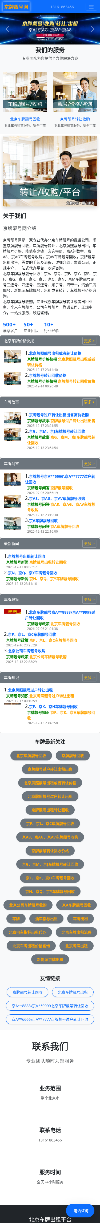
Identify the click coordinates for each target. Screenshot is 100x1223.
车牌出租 (80, 918)
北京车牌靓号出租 (73, 992)
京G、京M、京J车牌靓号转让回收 (57, 431)
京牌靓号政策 (38, 623)
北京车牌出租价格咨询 (31, 945)
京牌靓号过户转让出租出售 (72, 420)
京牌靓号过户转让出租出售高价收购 (59, 414)
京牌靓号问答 (38, 487)
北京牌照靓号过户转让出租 (30, 690)
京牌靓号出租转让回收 (26, 556)
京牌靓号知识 (17, 695)
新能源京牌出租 (50, 959)
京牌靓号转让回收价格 (47, 375)
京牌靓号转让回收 (27, 992)
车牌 (16, 918)
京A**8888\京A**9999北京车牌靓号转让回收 (50, 1005)
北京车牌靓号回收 (25, 119)
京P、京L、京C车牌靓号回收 (32, 634)
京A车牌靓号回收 (43, 520)
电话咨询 (81, 1210)
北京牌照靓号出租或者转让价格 (55, 353)
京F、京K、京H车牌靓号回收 (53, 706)
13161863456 (62, 6)
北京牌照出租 (76, 945)
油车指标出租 (46, 918)
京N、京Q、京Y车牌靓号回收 (32, 572)
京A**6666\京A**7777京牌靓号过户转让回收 (50, 1019)
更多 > (89, 340)
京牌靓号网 (16, 6)
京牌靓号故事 (38, 420)
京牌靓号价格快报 (42, 359)
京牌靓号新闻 (17, 562)
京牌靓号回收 (61, 487)
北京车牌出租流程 (76, 932)
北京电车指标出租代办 (27, 932)
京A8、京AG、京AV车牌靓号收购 (57, 498)
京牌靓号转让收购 (75, 119)
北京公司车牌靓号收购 (26, 650)
